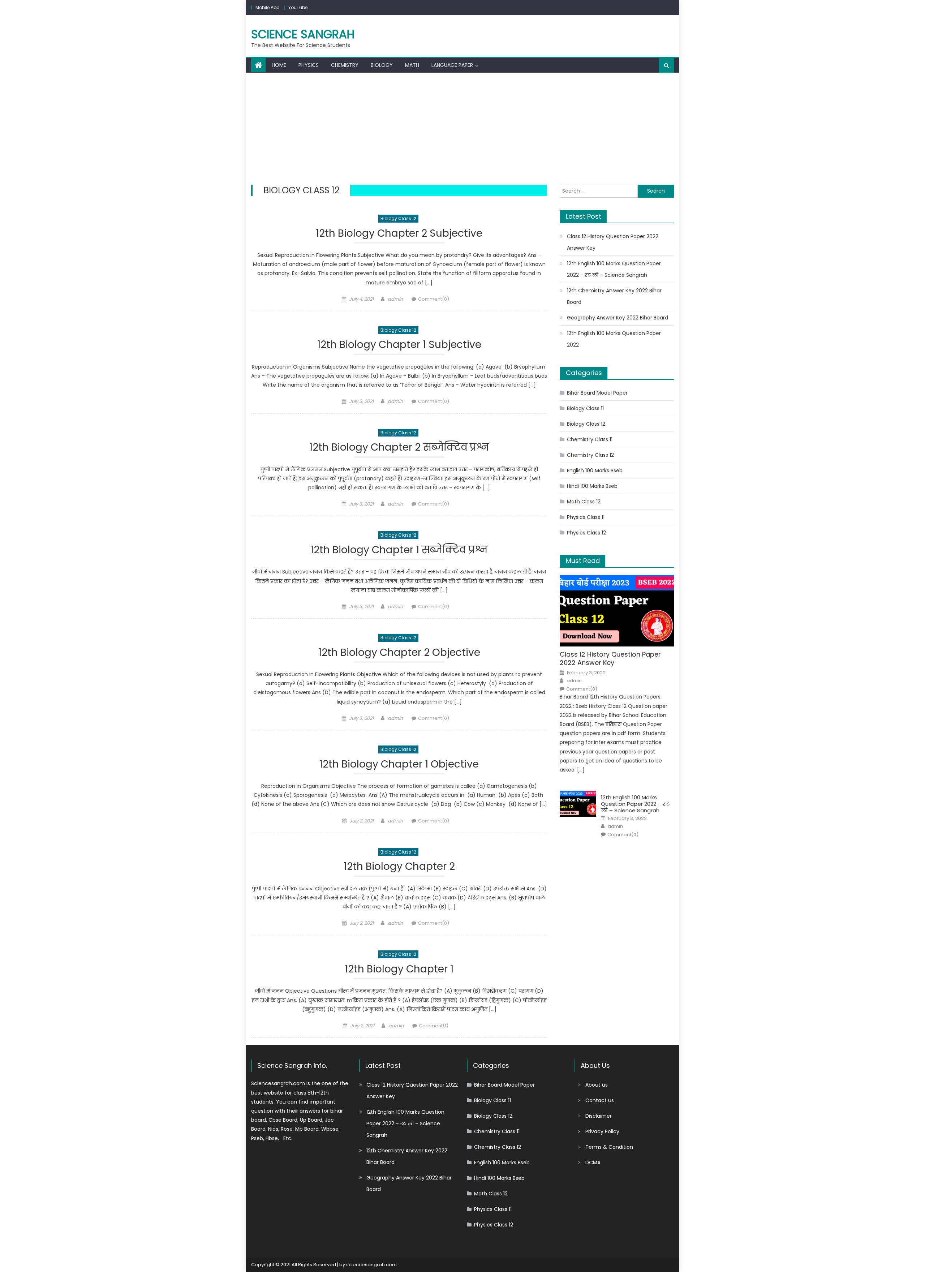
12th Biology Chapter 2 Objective (399, 652)
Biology (382, 65)
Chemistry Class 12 (590, 455)
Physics (308, 65)
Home (279, 65)
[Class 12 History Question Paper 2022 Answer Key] (617, 610)
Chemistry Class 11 (589, 439)
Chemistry (344, 65)
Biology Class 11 (585, 408)
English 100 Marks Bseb (595, 470)
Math (412, 65)
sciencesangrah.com (371, 1264)
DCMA (593, 1162)
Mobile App (267, 7)
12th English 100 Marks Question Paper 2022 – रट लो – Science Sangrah (614, 269)
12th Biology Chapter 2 (399, 866)
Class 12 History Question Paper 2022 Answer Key (612, 242)
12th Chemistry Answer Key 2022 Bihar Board (614, 296)
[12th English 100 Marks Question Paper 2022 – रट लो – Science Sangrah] (578, 804)
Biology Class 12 (398, 218)
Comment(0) (433, 299)
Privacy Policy (602, 1131)
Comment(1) (433, 1025)
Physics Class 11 (586, 517)
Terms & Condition (609, 1147)
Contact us (599, 1100)
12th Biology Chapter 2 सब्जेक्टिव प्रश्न (399, 447)
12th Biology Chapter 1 (399, 969)
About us (596, 1084)
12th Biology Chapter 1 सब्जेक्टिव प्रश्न (399, 550)
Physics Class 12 (586, 532)
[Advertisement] (462, 126)
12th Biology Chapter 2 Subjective (399, 233)
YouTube (297, 7)
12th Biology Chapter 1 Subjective (399, 345)
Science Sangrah (303, 34)
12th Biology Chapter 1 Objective (399, 764)
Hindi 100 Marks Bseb (592, 486)
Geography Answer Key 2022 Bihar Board (617, 317)
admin (395, 299)
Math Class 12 (584, 501)
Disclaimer (598, 1116)
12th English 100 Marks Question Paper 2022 (614, 339)
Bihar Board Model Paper (597, 392)
